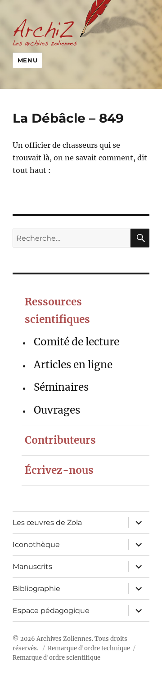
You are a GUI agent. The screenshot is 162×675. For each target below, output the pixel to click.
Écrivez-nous (59, 470)
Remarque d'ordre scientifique (56, 658)
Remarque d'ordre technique (89, 648)
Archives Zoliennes (64, 639)
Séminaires (61, 387)
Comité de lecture (76, 341)
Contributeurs (60, 440)
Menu (27, 60)
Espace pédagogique (51, 610)
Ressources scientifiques (57, 311)
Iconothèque (36, 544)
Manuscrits (32, 566)
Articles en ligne (73, 364)
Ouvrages (57, 410)
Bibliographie (36, 588)
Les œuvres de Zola (47, 522)
